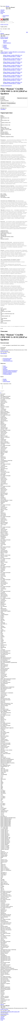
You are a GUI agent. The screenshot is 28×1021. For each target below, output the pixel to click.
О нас (2, 13)
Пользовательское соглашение (10, 371)
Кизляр (4, 379)
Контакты (3, 12)
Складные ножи (6, 359)
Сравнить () (16, 1011)
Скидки (5, 41)
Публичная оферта (7, 374)
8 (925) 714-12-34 (4, 24)
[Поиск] (13, 22)
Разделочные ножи (7, 358)
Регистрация (6, 15)
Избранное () (10, 1011)
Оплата (2, 11)
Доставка (3, 9)
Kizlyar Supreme (6, 381)
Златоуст (5, 380)
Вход (4, 16)
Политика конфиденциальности (10, 370)
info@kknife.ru (4, 353)
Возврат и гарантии (7, 372)
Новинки (5, 40)
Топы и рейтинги (7, 42)
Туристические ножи (8, 360)
